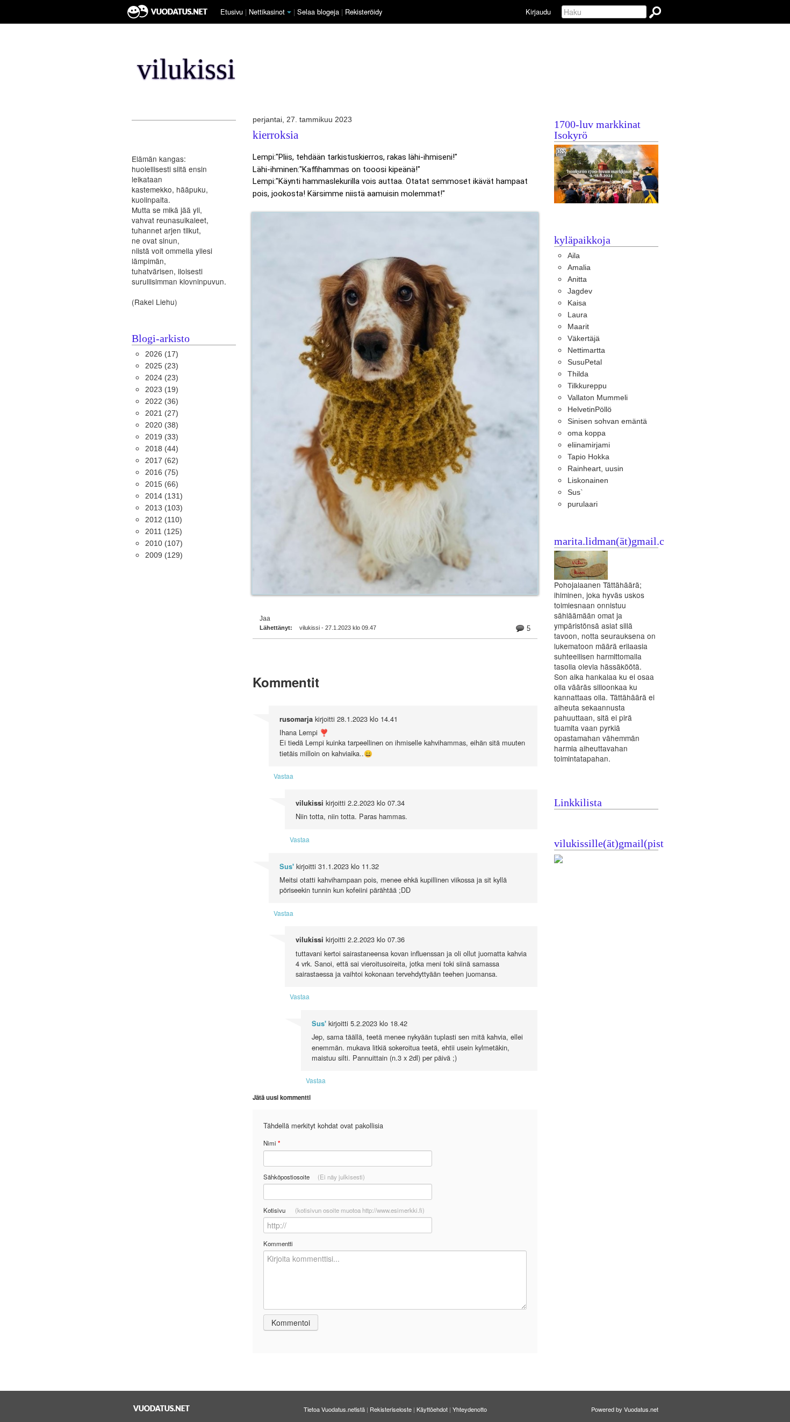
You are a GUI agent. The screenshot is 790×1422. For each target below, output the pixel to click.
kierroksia (275, 135)
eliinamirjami (589, 445)
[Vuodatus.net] (162, 1408)
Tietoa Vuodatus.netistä (334, 1409)
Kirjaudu (538, 11)
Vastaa (283, 775)
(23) (161, 366)
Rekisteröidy (363, 11)
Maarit (578, 327)
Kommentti (278, 1243)
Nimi (271, 1143)
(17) (161, 354)
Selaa (318, 11)
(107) (164, 543)
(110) (163, 520)
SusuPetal (585, 362)
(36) (161, 401)
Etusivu (231, 11)
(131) (164, 496)
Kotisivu (344, 1210)
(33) (161, 437)
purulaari (583, 504)
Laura (577, 315)
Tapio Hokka (588, 457)
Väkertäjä (584, 339)
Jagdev (580, 291)
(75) (161, 472)
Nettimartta (586, 350)
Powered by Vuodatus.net (624, 1409)
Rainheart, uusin (595, 469)
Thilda (578, 374)
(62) (161, 461)
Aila (574, 256)
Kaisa (577, 303)
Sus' (286, 866)
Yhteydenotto (470, 1409)
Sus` (575, 492)
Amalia (579, 268)
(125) (163, 532)
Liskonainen (588, 481)
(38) (161, 425)
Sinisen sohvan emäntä (607, 421)
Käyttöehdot (432, 1409)
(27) (161, 413)
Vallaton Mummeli (598, 398)
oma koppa (587, 433)
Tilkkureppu (587, 386)
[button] (289, 12)
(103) (164, 508)
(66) (161, 484)
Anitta (577, 279)
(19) (161, 390)
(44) (161, 449)
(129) (164, 555)
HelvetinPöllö (590, 410)
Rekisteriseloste (391, 1409)
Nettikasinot (267, 11)
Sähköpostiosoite (314, 1176)
